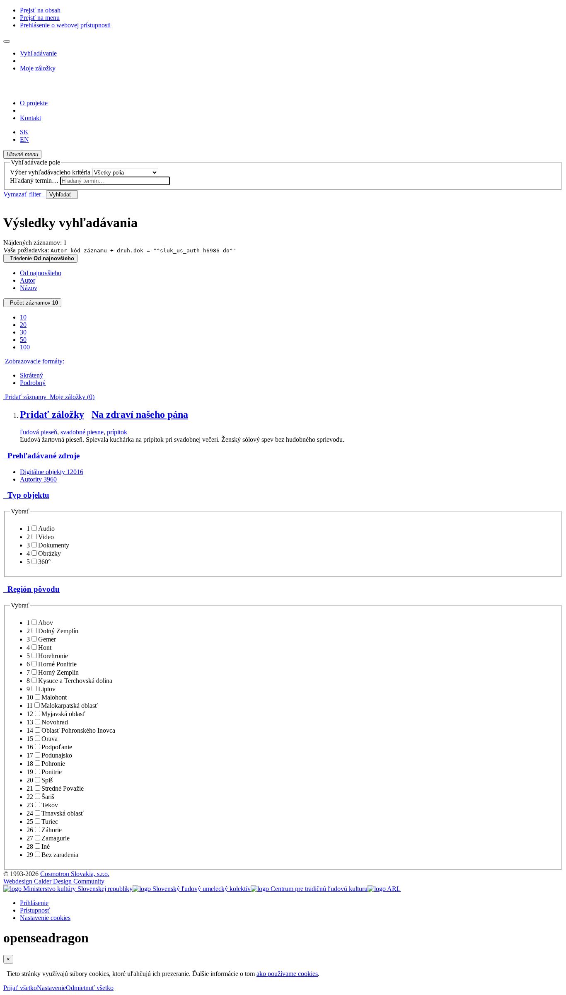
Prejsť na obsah (40, 10)
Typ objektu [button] (26, 495)
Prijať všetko (20, 987)
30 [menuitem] (23, 332)
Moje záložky (38, 68)
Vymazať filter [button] (24, 194)
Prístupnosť (35, 910)
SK (24, 132)
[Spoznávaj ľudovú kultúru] (55, 88)
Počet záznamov (32, 303)
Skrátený (31, 375)
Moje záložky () (70, 396)
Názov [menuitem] (28, 287)
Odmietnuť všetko (90, 987)
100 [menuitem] (25, 347)
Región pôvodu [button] (31, 589)
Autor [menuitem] (27, 280)
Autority (38, 479)
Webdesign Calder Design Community (53, 881)
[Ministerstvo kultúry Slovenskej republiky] (68, 888)
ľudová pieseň (38, 432)
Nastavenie (51, 987)
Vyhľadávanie (38, 53)
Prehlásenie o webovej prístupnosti (65, 25)
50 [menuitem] (23, 339)
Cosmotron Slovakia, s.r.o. (74, 873)
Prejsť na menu (40, 17)
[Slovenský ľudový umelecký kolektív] (192, 888)
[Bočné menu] (6, 41)
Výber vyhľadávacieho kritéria (50, 172)
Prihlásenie (34, 902)
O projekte (34, 103)
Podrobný (33, 382)
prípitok (117, 432)
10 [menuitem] (23, 317)
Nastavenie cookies (45, 917)
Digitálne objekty (51, 471)
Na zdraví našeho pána (140, 414)
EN (24, 139)
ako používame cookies (287, 973)
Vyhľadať (62, 194)
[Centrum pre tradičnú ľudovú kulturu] (309, 888)
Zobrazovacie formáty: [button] (33, 361)
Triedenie (40, 258)
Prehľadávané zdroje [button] (41, 455)
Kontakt (30, 117)
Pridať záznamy (24, 396)
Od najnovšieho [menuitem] (40, 272)
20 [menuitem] (23, 324)
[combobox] (115, 181)
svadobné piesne (82, 432)
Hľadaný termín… (34, 180)
